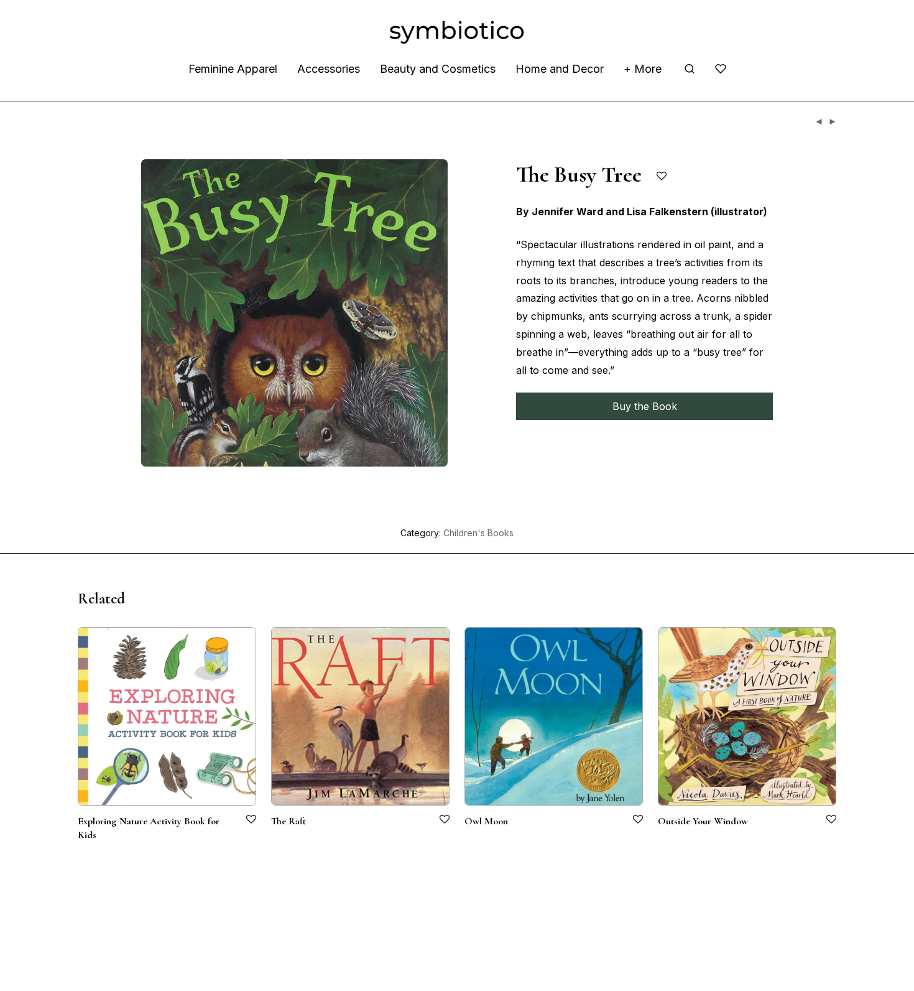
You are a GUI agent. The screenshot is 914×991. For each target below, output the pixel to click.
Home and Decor (559, 68)
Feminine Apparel (232, 68)
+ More (643, 68)
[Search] (689, 69)
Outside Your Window (703, 821)
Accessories (328, 68)
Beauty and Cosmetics (438, 68)
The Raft (288, 821)
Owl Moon (486, 821)
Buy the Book (644, 406)
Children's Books (478, 533)
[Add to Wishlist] (662, 176)
